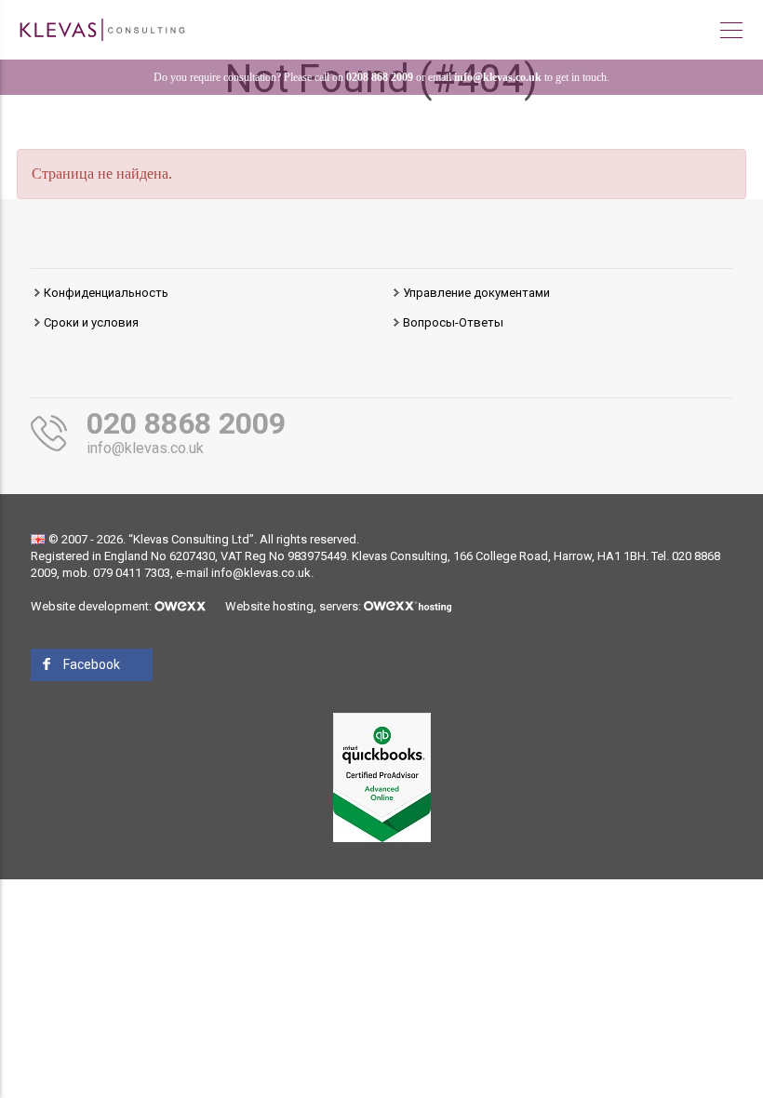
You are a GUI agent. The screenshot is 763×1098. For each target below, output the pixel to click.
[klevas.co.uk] (102, 28)
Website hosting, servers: (294, 606)
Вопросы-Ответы (453, 322)
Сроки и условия (91, 322)
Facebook (91, 664)
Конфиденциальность (106, 293)
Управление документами (476, 293)
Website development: (92, 606)
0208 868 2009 (379, 77)
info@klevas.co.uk (498, 77)
